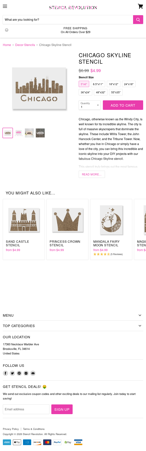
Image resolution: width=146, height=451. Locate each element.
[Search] (138, 19)
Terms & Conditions (34, 429)
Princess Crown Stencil (65, 243)
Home (7, 45)
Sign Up (62, 409)
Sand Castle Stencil (17, 243)
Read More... (92, 174)
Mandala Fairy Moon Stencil (106, 243)
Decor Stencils (25, 45)
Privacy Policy (11, 429)
